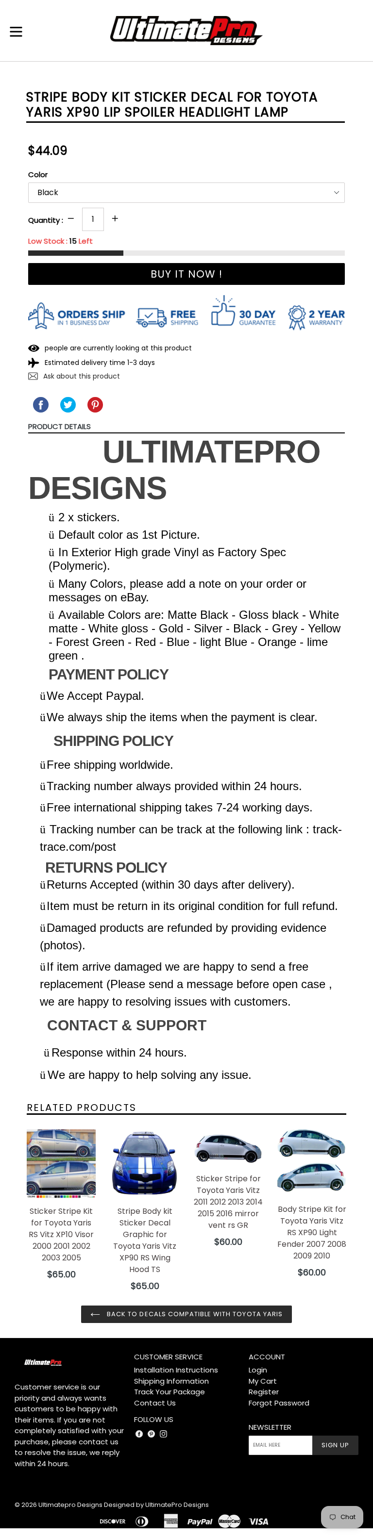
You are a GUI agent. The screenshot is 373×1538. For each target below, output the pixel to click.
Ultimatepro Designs (70, 1504)
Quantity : (45, 220)
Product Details (59, 426)
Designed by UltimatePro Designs (156, 1504)
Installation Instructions (176, 1370)
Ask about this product (80, 376)
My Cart (263, 1381)
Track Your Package (169, 1392)
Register (264, 1392)
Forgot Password (279, 1403)
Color (38, 174)
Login (258, 1370)
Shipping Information (171, 1381)
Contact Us (155, 1403)
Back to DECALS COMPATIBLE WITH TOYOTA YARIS (194, 1314)
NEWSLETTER (270, 1427)
